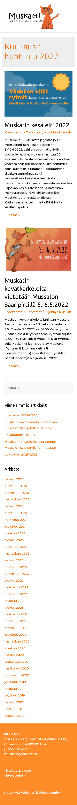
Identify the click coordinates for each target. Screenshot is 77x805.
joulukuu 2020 (16, 635)
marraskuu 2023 (17, 553)
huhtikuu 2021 (15, 621)
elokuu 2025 (14, 506)
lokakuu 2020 (15, 648)
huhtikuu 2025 (16, 513)
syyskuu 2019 (15, 695)
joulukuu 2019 (15, 682)
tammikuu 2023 (17, 574)
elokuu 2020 (14, 655)
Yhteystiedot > (15, 775)
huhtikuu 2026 (16, 486)
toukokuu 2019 (16, 716)
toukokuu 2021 (16, 614)
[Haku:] (38, 388)
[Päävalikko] (68, 16)
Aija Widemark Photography (37, 792)
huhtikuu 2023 (16, 567)
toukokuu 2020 (16, 662)
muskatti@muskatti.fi (20, 754)
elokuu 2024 (14, 540)
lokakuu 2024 (15, 533)
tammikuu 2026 (17, 493)
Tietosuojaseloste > (18, 770)
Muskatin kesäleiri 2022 (37, 125)
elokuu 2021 (14, 608)
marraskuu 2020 (17, 641)
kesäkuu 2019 (15, 709)
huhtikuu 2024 (16, 547)
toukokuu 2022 (16, 587)
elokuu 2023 (14, 560)
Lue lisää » (12, 215)
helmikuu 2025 (16, 520)
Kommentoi (14, 132)
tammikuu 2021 (16, 628)
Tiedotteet (34, 132)
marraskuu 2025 (17, 499)
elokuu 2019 (14, 702)
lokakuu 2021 (15, 601)
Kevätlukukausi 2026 (20, 435)
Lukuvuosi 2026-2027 (21, 415)
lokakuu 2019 (15, 689)
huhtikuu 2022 (16, 594)
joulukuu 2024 (15, 526)
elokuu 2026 (14, 479)
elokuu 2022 (14, 580)
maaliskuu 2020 (17, 668)
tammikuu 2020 (17, 675)
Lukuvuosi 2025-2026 (21, 454)
